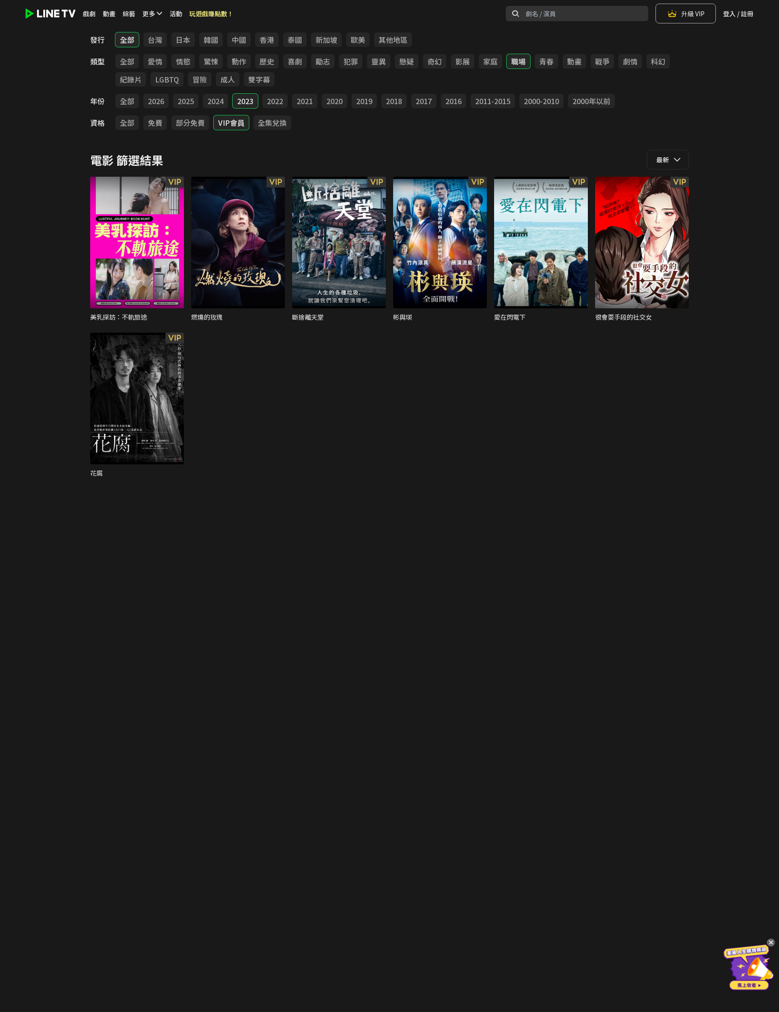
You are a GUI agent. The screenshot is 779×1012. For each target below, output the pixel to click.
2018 (394, 101)
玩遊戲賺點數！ (211, 13)
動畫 (109, 13)
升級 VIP (693, 13)
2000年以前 (591, 101)
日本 (183, 39)
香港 (267, 39)
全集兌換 (272, 122)
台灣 (155, 39)
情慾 (183, 61)
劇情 (630, 61)
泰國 (295, 39)
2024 (215, 101)
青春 (546, 61)
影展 (462, 61)
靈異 (378, 61)
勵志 (323, 61)
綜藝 (129, 13)
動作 (239, 61)
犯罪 (351, 61)
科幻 (658, 61)
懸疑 (406, 61)
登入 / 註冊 (738, 13)
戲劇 (89, 13)
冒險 (199, 79)
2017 (424, 101)
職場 (518, 61)
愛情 (155, 61)
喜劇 (295, 61)
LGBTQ (167, 79)
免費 (155, 122)
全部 (127, 39)
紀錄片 (131, 79)
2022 (275, 101)
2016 (453, 101)
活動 (176, 13)
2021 (305, 101)
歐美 (358, 39)
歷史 (267, 61)
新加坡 (326, 39)
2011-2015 (492, 101)
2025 (186, 101)
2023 (245, 101)
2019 (364, 101)
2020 (334, 101)
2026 (156, 101)
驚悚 (211, 61)
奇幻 (434, 61)
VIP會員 (231, 122)
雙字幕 (259, 79)
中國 (239, 39)
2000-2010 (541, 101)
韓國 (211, 39)
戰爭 (602, 61)
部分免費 (190, 122)
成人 (227, 79)
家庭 (490, 61)
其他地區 (393, 39)
